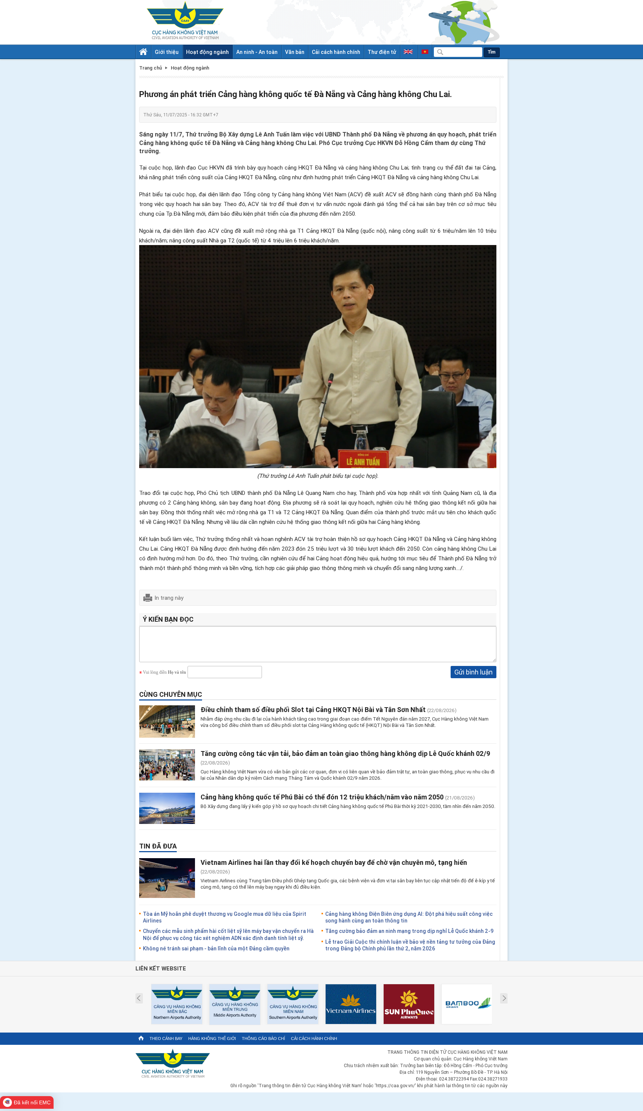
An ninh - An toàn (257, 51)
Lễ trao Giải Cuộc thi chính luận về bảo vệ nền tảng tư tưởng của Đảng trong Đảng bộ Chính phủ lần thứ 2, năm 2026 (410, 945)
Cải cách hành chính (336, 51)
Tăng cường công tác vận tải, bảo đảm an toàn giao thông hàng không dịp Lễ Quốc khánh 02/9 (345, 753)
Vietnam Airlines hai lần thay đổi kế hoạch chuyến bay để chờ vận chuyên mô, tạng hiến (334, 862)
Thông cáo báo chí (263, 1038)
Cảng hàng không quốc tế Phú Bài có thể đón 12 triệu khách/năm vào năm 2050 (322, 796)
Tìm (492, 52)
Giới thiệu (167, 51)
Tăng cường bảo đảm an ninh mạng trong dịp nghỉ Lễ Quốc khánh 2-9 (409, 930)
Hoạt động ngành (207, 51)
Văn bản (294, 51)
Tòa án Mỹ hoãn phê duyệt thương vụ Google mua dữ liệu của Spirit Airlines (224, 917)
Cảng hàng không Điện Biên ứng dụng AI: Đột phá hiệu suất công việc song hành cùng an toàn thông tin (409, 917)
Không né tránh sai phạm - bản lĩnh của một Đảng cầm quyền (216, 948)
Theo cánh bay (166, 1038)
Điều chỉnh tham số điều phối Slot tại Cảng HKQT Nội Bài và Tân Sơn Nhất (313, 709)
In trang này (168, 597)
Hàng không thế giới (212, 1038)
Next (504, 998)
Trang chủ (150, 68)
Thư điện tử (382, 51)
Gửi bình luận (473, 671)
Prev (138, 998)
